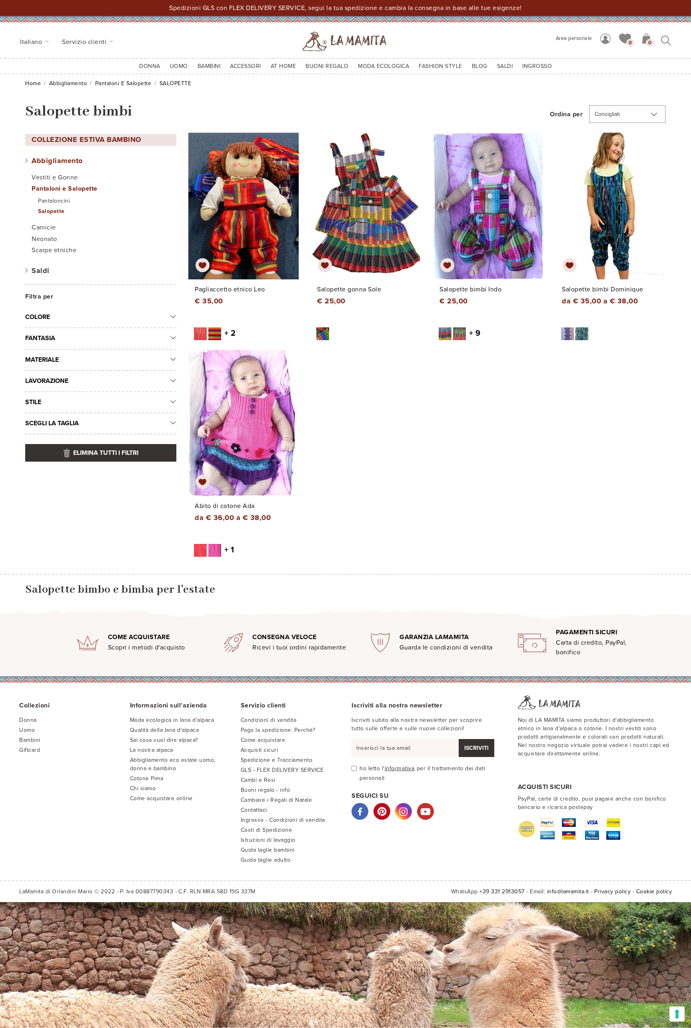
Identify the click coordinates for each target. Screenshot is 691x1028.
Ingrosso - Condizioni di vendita (283, 820)
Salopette (51, 211)
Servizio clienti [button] (85, 42)
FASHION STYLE (440, 66)
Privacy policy (612, 891)
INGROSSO (537, 66)
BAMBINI (209, 66)
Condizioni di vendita (269, 720)
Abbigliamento (68, 83)
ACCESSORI (245, 66)
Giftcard (29, 750)
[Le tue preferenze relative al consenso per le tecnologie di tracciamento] (677, 1014)
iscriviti (476, 748)
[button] (625, 38)
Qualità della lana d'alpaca (164, 730)
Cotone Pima (147, 778)
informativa (400, 768)
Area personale (574, 38)
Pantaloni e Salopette (123, 83)
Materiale (42, 360)
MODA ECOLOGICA (383, 66)
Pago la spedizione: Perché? (278, 730)
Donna (149, 66)
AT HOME (283, 66)
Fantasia (40, 338)
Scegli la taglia (52, 423)
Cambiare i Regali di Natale (276, 800)
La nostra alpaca (151, 750)
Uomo (179, 66)
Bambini (29, 740)
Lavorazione (46, 381)
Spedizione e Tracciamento (277, 760)
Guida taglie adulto (266, 860)
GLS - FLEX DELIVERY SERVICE (282, 770)
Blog (479, 66)
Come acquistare (263, 740)
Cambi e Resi (258, 780)
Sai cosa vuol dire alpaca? (164, 740)
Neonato (44, 239)
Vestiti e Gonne (55, 177)
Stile (33, 402)
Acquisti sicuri (259, 750)
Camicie (44, 227)
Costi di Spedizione (266, 830)
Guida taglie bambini (268, 850)
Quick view (244, 213)
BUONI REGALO (327, 66)
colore (37, 317)
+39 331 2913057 (502, 891)
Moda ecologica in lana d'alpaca (172, 720)
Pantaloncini (54, 200)
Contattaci (254, 810)
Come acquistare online (161, 798)
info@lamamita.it (568, 891)
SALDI (505, 66)
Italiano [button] (32, 42)
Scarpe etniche (54, 250)
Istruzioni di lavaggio (268, 840)
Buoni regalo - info (265, 790)
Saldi (41, 270)
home (33, 83)
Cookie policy (654, 891)
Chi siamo (143, 788)
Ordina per (566, 114)
